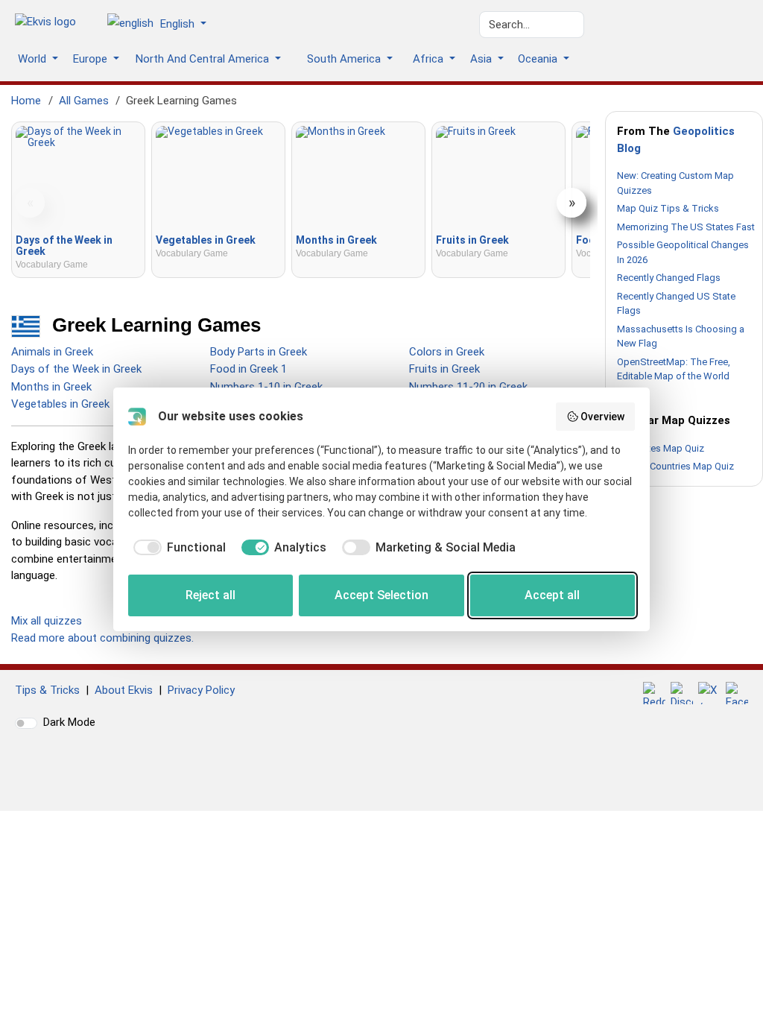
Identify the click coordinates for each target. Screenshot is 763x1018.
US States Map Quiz (660, 448)
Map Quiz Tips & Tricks (668, 208)
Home (26, 100)
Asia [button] (482, 59)
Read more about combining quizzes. (102, 638)
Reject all (210, 595)
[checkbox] (177, 548)
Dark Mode (69, 722)
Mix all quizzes (46, 620)
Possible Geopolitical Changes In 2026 (683, 252)
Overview (602, 417)
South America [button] (345, 59)
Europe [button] (91, 59)
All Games (84, 100)
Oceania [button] (539, 59)
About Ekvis (124, 690)
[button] (162, 24)
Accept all (552, 595)
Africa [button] (429, 59)
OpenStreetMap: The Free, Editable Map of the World (673, 369)
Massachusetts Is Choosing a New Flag (680, 336)
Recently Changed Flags (669, 277)
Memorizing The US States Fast (686, 227)
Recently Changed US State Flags (676, 304)
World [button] (33, 59)
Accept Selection (381, 595)
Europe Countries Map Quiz (675, 466)
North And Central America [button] (204, 59)
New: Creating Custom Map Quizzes (675, 183)
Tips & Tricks (47, 690)
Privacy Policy (201, 690)
